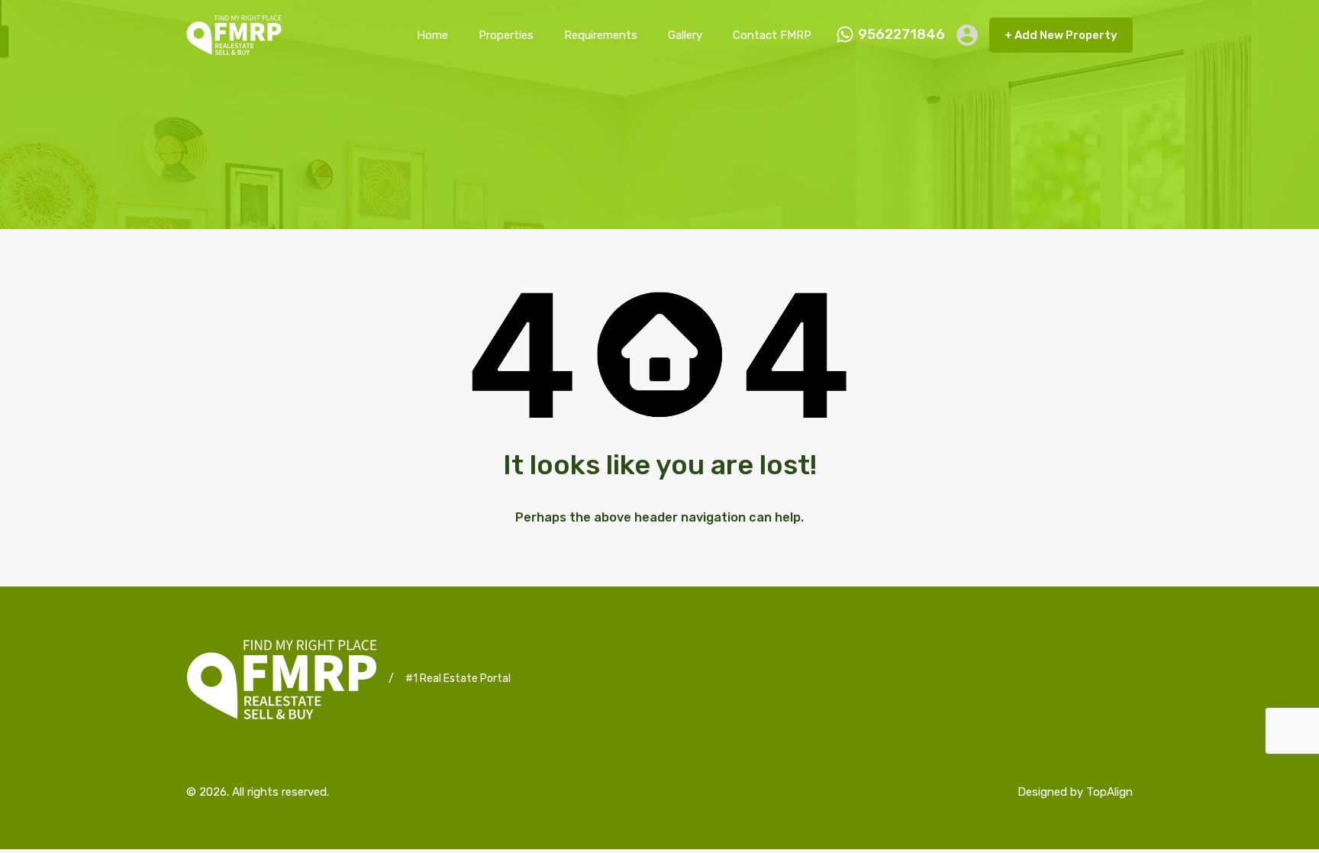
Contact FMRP (772, 35)
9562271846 (901, 35)
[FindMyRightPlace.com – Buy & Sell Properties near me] (234, 48)
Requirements (600, 35)
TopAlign (1109, 792)
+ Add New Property (1061, 35)
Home (432, 35)
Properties (506, 35)
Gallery (685, 35)
